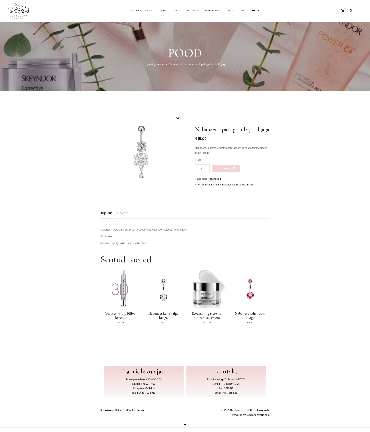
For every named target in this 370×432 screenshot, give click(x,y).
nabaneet (233, 184)
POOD (230, 10)
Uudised (176, 10)
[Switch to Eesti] (185, 424)
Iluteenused (211, 10)
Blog (243, 10)
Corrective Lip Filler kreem (120, 315)
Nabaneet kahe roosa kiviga (250, 315)
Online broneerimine (142, 10)
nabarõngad (246, 184)
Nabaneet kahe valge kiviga (163, 315)
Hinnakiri (193, 10)
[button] (177, 117)
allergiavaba (208, 184)
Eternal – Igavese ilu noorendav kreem (207, 315)
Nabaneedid (176, 64)
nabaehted (221, 184)
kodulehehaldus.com (258, 415)
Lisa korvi (224, 168)
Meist (163, 10)
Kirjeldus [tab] (106, 213)
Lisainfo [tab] (122, 213)
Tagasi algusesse (154, 64)
